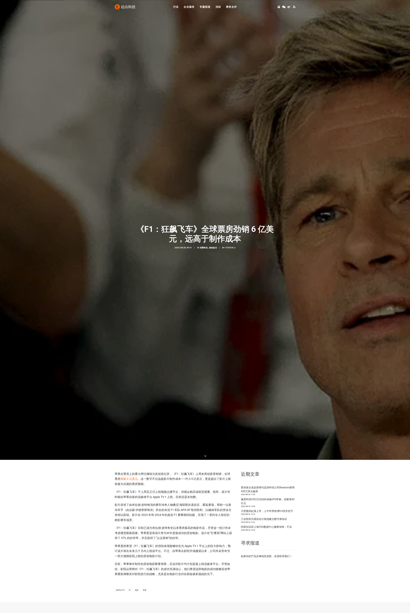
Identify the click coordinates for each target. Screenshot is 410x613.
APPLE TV (120, 590)
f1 (130, 590)
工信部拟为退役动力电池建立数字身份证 (264, 519)
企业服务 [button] (189, 6)
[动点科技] (125, 6)
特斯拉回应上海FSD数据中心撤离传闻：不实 (266, 526)
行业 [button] (176, 6)
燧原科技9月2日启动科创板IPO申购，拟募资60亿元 (268, 501)
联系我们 (284, 556)
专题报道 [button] (205, 6)
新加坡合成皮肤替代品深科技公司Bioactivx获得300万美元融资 (268, 489)
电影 (137, 590)
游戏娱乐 (213, 248)
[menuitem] (176, 7)
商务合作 (231, 6)
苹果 (144, 590)
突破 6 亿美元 (129, 478)
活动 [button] (218, 6)
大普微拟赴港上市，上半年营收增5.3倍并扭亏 (267, 511)
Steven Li (230, 248)
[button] (279, 7)
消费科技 (204, 248)
